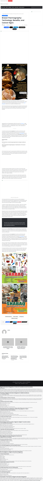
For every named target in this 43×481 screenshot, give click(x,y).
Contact (19, 383)
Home (2, 7)
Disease (6, 13)
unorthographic (21, 133)
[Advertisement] (14, 57)
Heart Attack (16, 316)
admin (8, 330)
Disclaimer (16, 383)
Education (16, 7)
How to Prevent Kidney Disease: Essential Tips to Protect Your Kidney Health (23, 357)
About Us (26, 383)
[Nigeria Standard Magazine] (4, 3)
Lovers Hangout (21, 7)
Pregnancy (22, 316)
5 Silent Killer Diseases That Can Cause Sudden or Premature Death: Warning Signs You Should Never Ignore (14, 358)
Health (13, 7)
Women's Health (14, 318)
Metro (7, 7)
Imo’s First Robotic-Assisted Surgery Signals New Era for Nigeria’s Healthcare (14, 142)
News (4, 7)
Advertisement (23, 383)
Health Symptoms (9, 316)
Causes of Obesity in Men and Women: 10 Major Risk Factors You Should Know (5, 357)
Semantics (22, 123)
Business (9, 7)
